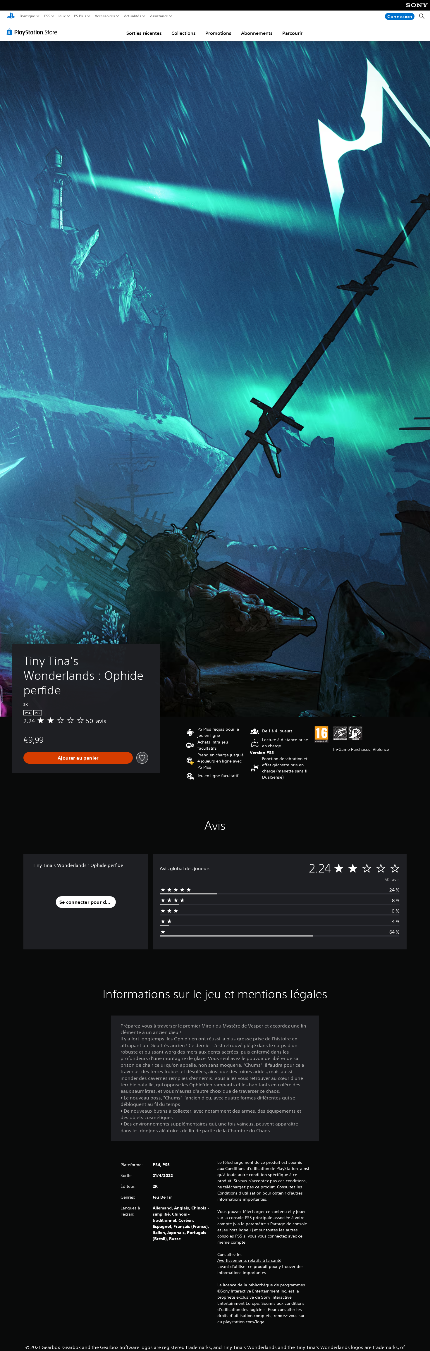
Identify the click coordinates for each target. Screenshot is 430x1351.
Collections (183, 33)
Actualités (132, 16)
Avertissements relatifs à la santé (249, 1260)
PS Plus (80, 16)
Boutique (27, 16)
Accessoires (104, 16)
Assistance (159, 16)
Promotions (218, 33)
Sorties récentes (144, 33)
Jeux (62, 16)
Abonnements (257, 33)
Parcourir (292, 33)
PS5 (47, 16)
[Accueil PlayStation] (11, 16)
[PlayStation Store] (33, 32)
